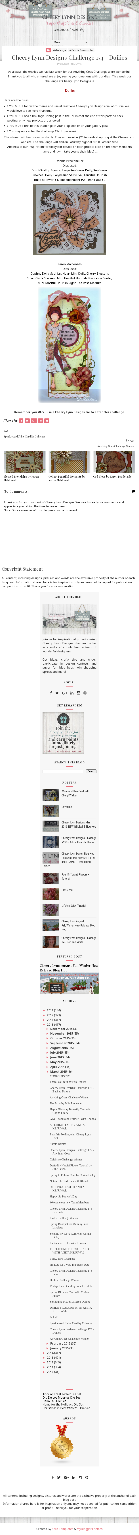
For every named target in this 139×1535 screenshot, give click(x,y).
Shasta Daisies (58, 1143)
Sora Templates (62, 1529)
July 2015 (57, 1053)
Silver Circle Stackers (41, 278)
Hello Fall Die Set (54, 1401)
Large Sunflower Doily (77, 170)
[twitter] (57, 693)
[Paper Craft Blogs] (62, 1445)
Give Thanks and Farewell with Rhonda (73, 1118)
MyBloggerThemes (90, 1529)
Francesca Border (99, 278)
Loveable (67, 807)
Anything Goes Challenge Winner (69, 1097)
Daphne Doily (39, 274)
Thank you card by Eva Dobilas (68, 1081)
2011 (50, 1367)
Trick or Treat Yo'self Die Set (62, 1394)
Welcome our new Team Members (69, 1202)
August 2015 (59, 1048)
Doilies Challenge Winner (64, 1280)
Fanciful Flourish (95, 175)
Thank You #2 (95, 180)
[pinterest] (85, 693)
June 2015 (57, 1057)
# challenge (59, 50)
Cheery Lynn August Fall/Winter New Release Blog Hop (78, 925)
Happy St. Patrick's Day (63, 1196)
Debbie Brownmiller (69, 161)
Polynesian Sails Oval (68, 175)
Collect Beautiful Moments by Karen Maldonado (67, 478)
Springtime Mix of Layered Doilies (70, 1301)
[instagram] (78, 693)
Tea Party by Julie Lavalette (65, 1103)
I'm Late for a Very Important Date (69, 1264)
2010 (50, 1372)
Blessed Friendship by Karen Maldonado (21, 478)
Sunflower (100, 170)
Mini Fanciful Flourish (72, 278)
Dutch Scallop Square (45, 170)
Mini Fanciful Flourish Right (57, 283)
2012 (50, 1362)
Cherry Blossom (97, 274)
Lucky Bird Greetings (62, 1258)
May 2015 (57, 1062)
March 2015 (59, 1072)
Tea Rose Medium (89, 283)
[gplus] (64, 693)
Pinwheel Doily (41, 175)
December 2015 (61, 1029)
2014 (50, 1353)
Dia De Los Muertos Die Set (61, 1398)
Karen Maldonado (70, 264)
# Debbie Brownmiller (81, 50)
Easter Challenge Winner (64, 1218)
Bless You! (67, 890)
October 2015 (60, 1038)
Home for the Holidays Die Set (63, 1404)
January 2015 (59, 1348)
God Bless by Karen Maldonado (112, 476)
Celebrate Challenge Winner (66, 1159)
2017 (50, 1015)
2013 (50, 1358)
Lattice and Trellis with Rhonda (68, 1243)
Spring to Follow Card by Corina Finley (73, 1175)
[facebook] (51, 693)
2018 (50, 1010)
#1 (56, 180)
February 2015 (60, 1343)
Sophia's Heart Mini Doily (67, 274)
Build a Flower (44, 180)
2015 (50, 1025)
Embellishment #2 (72, 180)
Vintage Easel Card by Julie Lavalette (71, 1286)
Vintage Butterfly (60, 1075)
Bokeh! (54, 1317)
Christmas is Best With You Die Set (66, 1408)
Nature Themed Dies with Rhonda (69, 1181)
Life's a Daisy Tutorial (74, 905)
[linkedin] (71, 693)
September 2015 (62, 1043)
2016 (50, 1020)
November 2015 (62, 1033)
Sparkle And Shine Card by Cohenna (71, 1323)
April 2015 (57, 1067)
